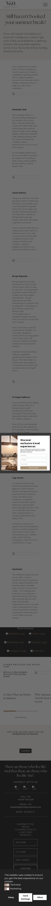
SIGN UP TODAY (33, 468)
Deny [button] (11, 897)
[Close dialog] (48, 437)
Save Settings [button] (25, 897)
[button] (6, 884)
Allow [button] (40, 897)
